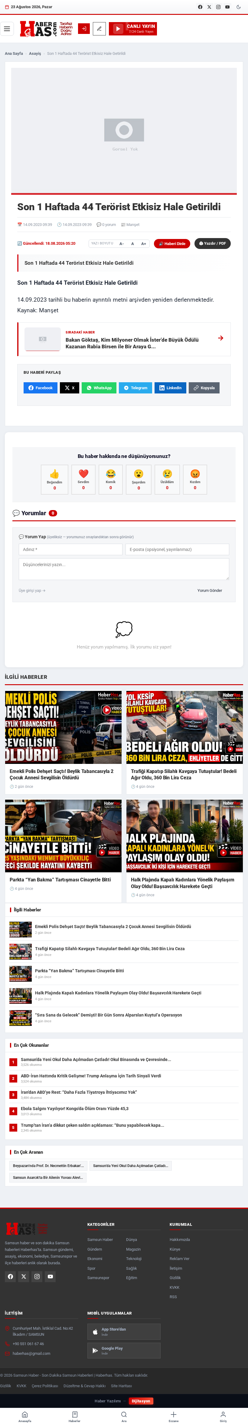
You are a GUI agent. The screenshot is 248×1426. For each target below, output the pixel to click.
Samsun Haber (100, 1239)
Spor (91, 1268)
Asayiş (35, 53)
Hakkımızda (180, 1239)
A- (121, 243)
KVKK (174, 1287)
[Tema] (238, 7)
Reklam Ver (179, 1258)
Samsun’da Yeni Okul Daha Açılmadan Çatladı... (130, 1166)
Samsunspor (98, 1277)
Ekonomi (94, 1258)
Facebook (44, 388)
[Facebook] (200, 7)
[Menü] (7, 29)
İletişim (176, 1268)
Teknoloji (134, 1258)
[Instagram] (218, 7)
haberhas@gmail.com (31, 1353)
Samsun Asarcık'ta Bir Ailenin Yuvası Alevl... (48, 1178)
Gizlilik (175, 1277)
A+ (143, 243)
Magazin (133, 1249)
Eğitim (131, 1277)
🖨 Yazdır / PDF (212, 243)
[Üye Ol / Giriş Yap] (84, 28)
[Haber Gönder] (99, 28)
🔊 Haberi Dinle (172, 243)
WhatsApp (103, 388)
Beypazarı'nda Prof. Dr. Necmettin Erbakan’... (48, 1166)
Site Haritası (121, 1386)
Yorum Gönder (209, 590)
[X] (209, 7)
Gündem (94, 1249)
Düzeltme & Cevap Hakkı (85, 1386)
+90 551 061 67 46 (28, 1343)
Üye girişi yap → (32, 590)
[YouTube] (227, 7)
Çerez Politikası (45, 1386)
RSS (173, 1297)
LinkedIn (174, 388)
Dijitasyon (141, 1401)
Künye (175, 1249)
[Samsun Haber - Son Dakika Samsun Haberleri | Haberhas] (46, 28)
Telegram (139, 388)
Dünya (131, 1239)
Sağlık (131, 1268)
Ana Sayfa (14, 53)
